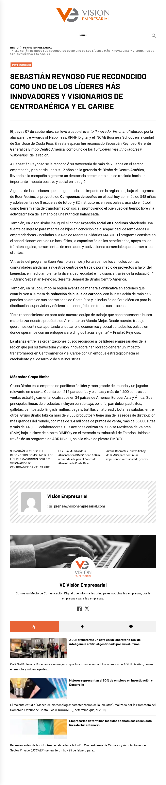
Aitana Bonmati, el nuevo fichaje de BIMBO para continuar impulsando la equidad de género (127, 455)
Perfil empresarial (21, 64)
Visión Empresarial (67, 496)
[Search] (154, 35)
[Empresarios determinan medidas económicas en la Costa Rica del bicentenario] (38, 729)
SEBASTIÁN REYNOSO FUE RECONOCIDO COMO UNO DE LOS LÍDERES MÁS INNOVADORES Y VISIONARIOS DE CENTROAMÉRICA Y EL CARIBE (31, 459)
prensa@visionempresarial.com (79, 506)
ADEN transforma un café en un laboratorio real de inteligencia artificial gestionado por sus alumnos (105, 642)
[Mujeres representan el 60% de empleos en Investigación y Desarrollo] (38, 688)
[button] (83, 35)
